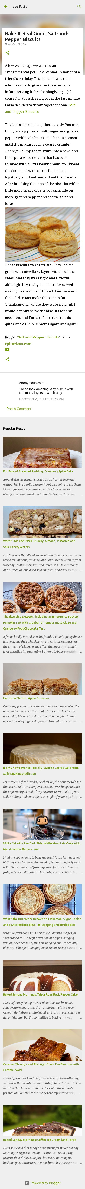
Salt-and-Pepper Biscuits (38, 337)
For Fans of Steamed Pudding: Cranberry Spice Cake (38, 471)
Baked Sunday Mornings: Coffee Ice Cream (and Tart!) (39, 1139)
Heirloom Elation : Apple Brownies (26, 698)
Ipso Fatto (19, 6)
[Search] (79, 7)
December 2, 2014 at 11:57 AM (41, 399)
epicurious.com (18, 344)
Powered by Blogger (45, 1183)
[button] (7, 53)
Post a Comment (19, 409)
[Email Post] (7, 351)
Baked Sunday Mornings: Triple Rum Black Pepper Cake (40, 994)
